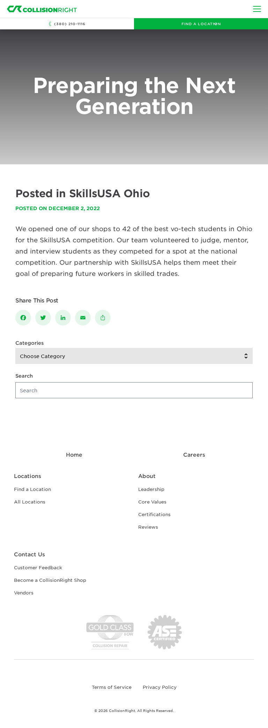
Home (74, 454)
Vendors (24, 592)
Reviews (148, 527)
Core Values (152, 502)
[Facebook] (25, 318)
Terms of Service (112, 687)
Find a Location (201, 23)
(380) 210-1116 (69, 23)
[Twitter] (45, 318)
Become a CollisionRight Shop (50, 580)
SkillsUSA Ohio (109, 193)
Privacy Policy (160, 687)
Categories (29, 343)
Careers (194, 454)
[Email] (85, 318)
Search (24, 376)
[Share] (105, 318)
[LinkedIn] (65, 318)
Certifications (154, 514)
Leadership (151, 489)
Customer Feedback (38, 567)
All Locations (29, 502)
